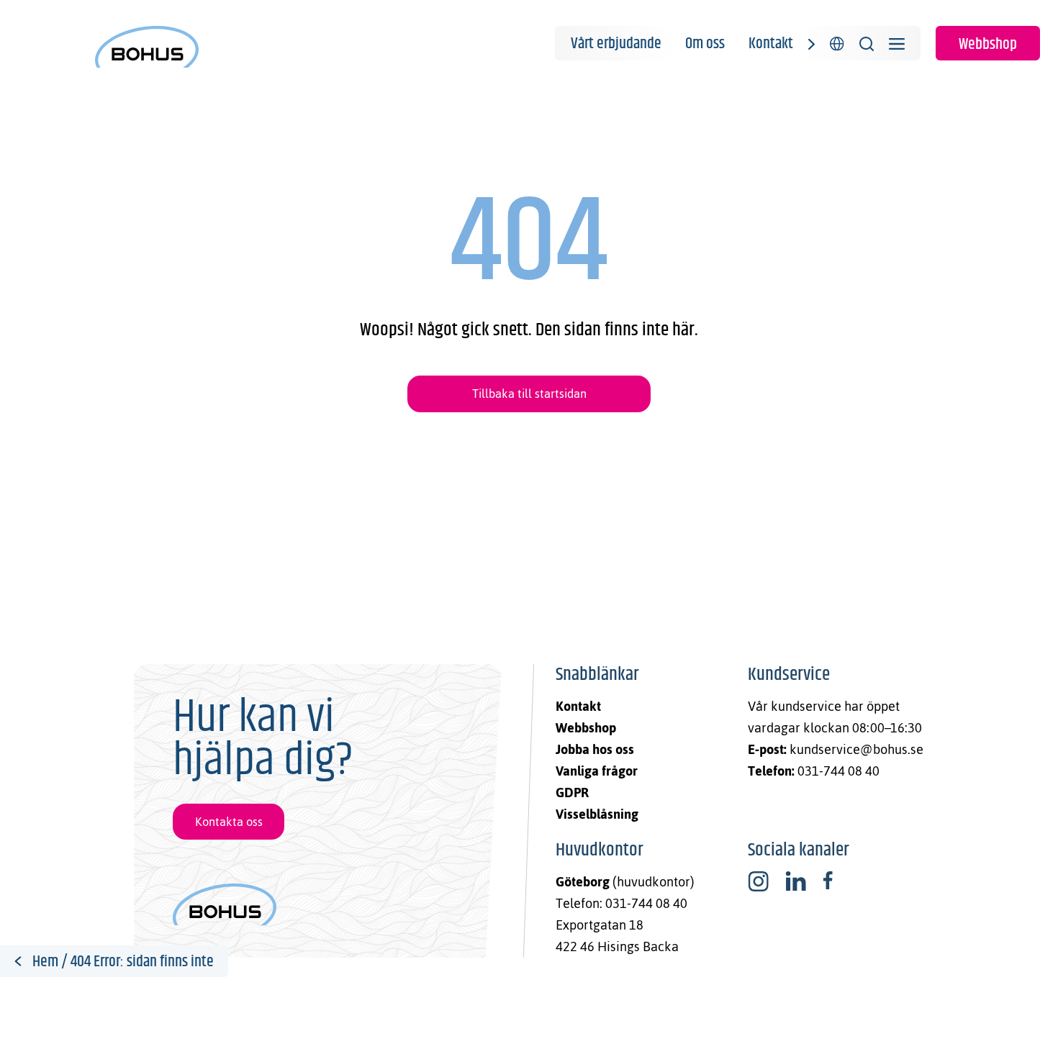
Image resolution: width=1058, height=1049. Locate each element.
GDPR (572, 792)
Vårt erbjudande (616, 44)
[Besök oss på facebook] (828, 881)
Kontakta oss (229, 821)
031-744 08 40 (838, 771)
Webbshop (988, 44)
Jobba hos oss (595, 749)
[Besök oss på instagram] (758, 881)
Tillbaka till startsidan (529, 393)
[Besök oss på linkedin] (795, 881)
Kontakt (771, 44)
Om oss (705, 44)
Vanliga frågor (597, 771)
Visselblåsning (597, 814)
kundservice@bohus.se (856, 749)
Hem (45, 962)
